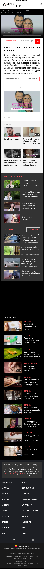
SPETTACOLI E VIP (13, 11)
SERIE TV (5, 499)
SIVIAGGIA (37, 551)
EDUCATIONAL (28, 488)
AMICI (24, 533)
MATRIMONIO (32, 79)
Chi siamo (9, 556)
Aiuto (29, 558)
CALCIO (5, 522)
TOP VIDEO (6, 528)
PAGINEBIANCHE (15, 551)
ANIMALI (5, 493)
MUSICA (5, 488)
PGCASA (6, 551)
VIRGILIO (13, 549)
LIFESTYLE (27, 419)
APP (23, 528)
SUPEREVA (30, 553)
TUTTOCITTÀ (25, 551)
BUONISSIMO (22, 553)
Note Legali (17, 556)
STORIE (25, 516)
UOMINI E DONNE (29, 499)
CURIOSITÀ (28, 433)
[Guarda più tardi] (32, 41)
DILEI (31, 551)
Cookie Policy (34, 556)
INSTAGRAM (27, 493)
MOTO (4, 533)
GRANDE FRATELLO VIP (13, 79)
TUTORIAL (6, 516)
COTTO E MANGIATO (30, 510)
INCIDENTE (26, 522)
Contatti (12, 540)
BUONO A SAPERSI (30, 363)
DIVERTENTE (7, 482)
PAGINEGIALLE (21, 549)
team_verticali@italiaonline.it (15, 473)
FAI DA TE (27, 321)
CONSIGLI (27, 335)
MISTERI (5, 505)
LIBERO (6, 549)
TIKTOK (25, 482)
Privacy (25, 556)
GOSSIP (5, 510)
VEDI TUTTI (33, 230)
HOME (3, 11)
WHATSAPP (27, 505)
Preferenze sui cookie (19, 558)
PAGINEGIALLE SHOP (33, 549)
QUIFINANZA (13, 553)
